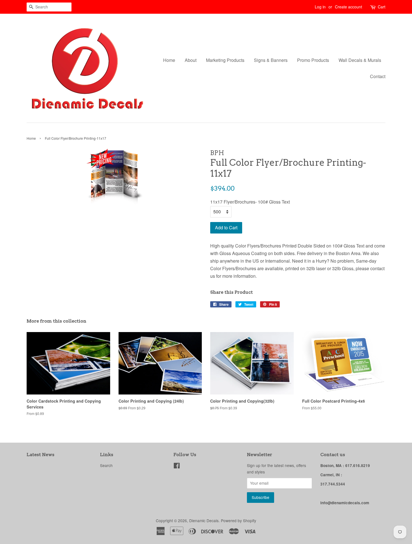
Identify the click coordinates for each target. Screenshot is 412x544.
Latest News (40, 454)
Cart (381, 7)
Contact (377, 76)
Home (169, 60)
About (190, 60)
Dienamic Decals (204, 520)
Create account (348, 7)
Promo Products (313, 60)
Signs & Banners (271, 60)
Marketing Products (225, 60)
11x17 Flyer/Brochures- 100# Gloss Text (250, 202)
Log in (320, 7)
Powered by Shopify (238, 520)
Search (106, 465)
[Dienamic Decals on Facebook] (176, 466)
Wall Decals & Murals (360, 60)
